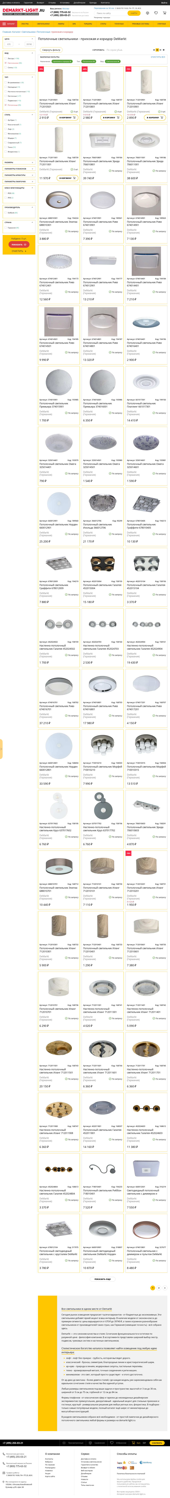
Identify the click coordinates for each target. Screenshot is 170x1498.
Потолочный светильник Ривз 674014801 (100, 344)
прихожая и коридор (61, 61)
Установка (64, 2)
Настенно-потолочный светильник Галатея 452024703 (101, 647)
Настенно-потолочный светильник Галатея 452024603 (144, 1131)
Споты (12, 67)
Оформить (157, 1443)
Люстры (13, 58)
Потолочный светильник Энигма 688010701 (58, 889)
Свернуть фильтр (51, 49)
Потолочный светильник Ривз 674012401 (56, 284)
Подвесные (14, 100)
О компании (52, 1453)
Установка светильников (91, 1462)
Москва (65, 9)
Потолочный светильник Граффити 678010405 (141, 526)
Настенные (14, 96)
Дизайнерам (79, 2)
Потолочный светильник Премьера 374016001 (97, 405)
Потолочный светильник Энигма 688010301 (58, 223)
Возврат (40, 2)
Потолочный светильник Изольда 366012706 (97, 526)
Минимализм (14, 134)
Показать (17, 244)
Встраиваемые (16, 82)
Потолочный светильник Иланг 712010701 (57, 1010)
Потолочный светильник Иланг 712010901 (145, 105)
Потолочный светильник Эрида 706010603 (145, 829)
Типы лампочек (87, 1485)
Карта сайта (50, 1476)
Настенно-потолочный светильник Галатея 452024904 (144, 647)
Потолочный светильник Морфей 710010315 (146, 768)
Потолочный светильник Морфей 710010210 (102, 768)
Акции (47, 1473)
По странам (50, 1464)
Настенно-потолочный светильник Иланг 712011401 (144, 1010)
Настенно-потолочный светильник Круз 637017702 (99, 829)
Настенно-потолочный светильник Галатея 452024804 (57, 1192)
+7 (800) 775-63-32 (69, 12)
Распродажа (50, 1467)
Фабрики (49, 1462)
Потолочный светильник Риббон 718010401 (102, 1192)
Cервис (85, 1453)
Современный (15, 143)
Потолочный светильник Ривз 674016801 (100, 707)
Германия (13, 228)
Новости (84, 1479)
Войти (164, 2)
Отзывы (52, 2)
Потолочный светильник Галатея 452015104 (146, 586)
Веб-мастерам (87, 1470)
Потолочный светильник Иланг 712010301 (57, 950)
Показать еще (103, 1279)
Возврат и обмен (88, 1467)
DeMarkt (13, 213)
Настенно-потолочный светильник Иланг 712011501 (56, 1071)
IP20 (11, 193)
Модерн (12, 138)
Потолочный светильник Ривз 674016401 (144, 344)
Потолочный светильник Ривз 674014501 (56, 344)
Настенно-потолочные (19, 91)
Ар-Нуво (12, 120)
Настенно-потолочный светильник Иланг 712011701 (144, 1071)
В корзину (66, 117)
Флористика (14, 152)
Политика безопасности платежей (131, 1473)
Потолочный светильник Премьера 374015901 (53, 405)
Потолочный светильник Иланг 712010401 (101, 950)
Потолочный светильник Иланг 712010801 (101, 105)
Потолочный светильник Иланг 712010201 (145, 889)
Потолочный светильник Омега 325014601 (145, 465)
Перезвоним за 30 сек (104, 8)
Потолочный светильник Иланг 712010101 (101, 889)
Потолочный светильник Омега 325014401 (57, 465)
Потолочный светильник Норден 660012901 (58, 526)
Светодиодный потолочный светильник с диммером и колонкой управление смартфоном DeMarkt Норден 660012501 (144, 1192)
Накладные (14, 87)
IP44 (10, 198)
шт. (139, 1443)
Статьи (84, 1482)
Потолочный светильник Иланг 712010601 (145, 950)
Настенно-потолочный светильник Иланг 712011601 (100, 1071)
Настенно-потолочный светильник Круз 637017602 (55, 829)
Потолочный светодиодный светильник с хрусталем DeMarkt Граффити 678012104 (58, 1252)
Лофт (11, 129)
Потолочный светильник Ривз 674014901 (144, 223)
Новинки (49, 1470)
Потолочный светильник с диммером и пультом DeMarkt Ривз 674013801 (144, 1252)
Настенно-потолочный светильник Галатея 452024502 (57, 647)
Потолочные (43, 31)
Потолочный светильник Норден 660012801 (58, 768)
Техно (12, 147)
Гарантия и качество (89, 1464)
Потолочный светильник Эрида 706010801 (101, 163)
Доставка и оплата (11, 2)
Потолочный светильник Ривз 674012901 (100, 284)
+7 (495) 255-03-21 (69, 15)
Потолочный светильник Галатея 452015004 (102, 586)
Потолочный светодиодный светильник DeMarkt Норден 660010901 (99, 1252)
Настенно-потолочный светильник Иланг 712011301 (100, 1010)
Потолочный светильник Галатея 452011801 (102, 1131)
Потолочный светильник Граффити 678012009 (53, 586)
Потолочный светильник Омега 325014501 (101, 465)
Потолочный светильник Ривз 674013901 (100, 223)
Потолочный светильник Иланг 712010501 (57, 105)
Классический (14, 124)
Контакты (105, 2)
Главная (7, 31)
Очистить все (158, 57)
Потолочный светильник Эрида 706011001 (145, 163)
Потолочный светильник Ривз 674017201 (144, 707)
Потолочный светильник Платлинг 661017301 (141, 405)
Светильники (28, 31)
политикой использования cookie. (132, 1486)
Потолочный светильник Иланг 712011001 (57, 163)
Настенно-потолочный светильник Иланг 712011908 (56, 1131)
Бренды (93, 2)
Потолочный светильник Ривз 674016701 (56, 707)
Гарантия (28, 2)
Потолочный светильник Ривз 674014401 (144, 284)
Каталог (11, 24)
